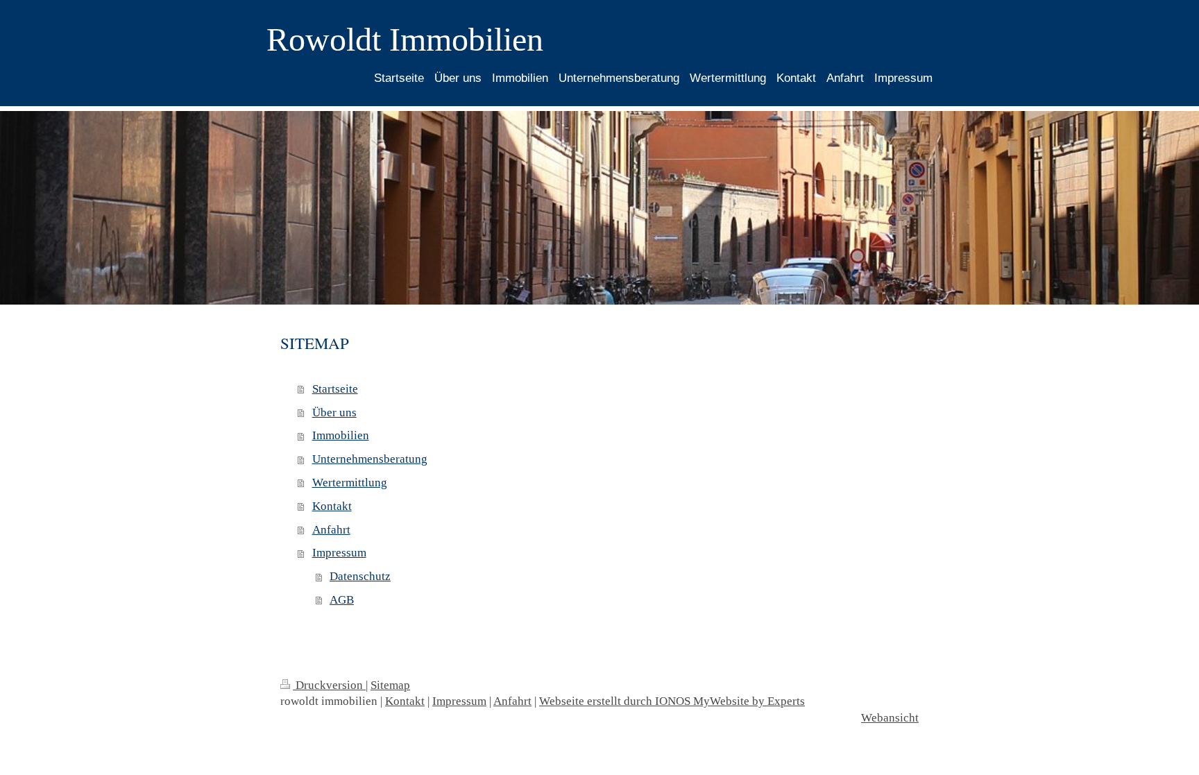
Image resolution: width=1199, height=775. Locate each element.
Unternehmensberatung (369, 459)
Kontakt (332, 506)
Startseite (335, 388)
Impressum (339, 552)
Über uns (334, 412)
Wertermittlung (349, 482)
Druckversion (329, 685)
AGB (342, 599)
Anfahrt (331, 529)
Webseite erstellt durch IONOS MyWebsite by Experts (672, 701)
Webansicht (890, 717)
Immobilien (340, 435)
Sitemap (390, 685)
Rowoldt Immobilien (404, 39)
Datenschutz (360, 576)
